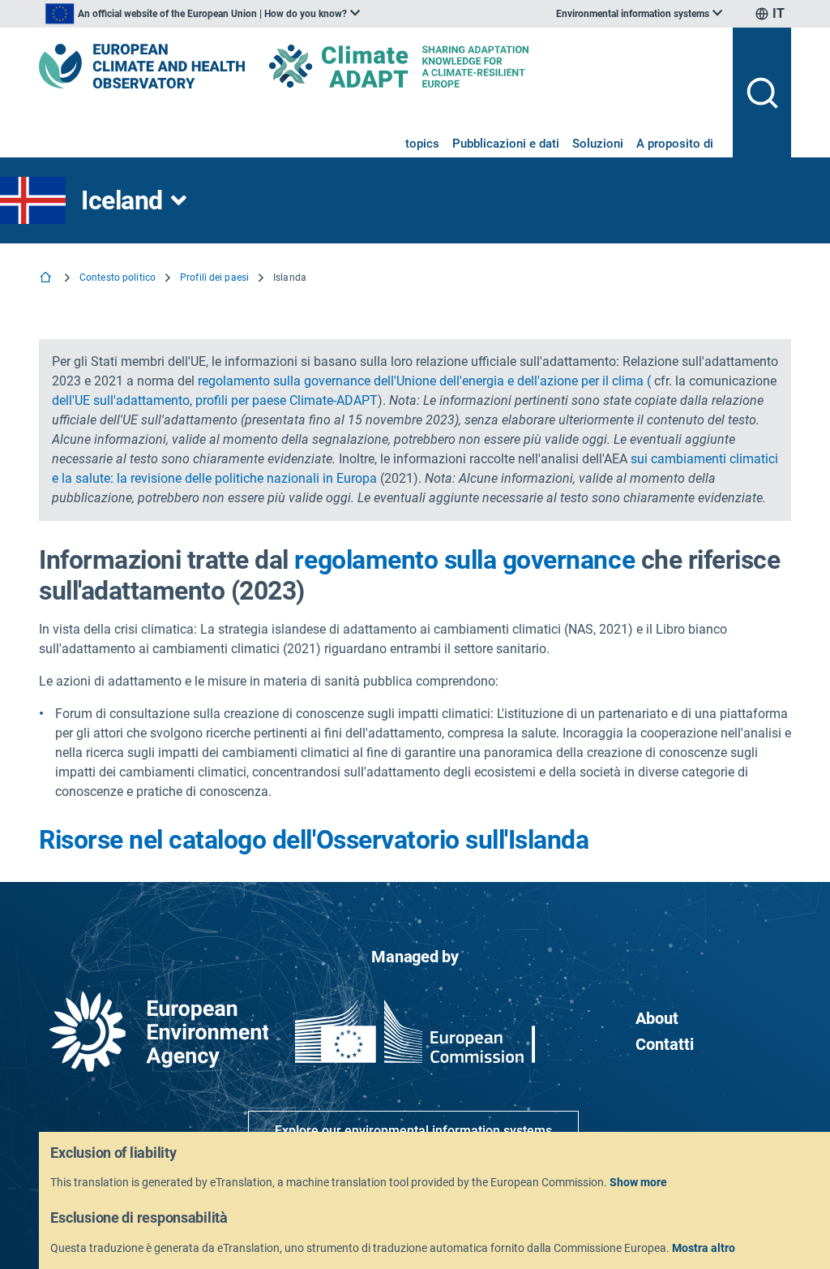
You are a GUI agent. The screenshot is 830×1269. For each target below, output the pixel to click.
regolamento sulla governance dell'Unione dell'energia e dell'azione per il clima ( (424, 381)
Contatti (664, 1044)
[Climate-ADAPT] (431, 66)
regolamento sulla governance (464, 559)
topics (422, 143)
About (656, 1018)
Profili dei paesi (214, 277)
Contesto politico (117, 277)
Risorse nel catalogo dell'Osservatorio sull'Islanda (314, 839)
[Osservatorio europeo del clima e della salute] (142, 66)
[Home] (47, 278)
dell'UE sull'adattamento (121, 400)
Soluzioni (597, 143)
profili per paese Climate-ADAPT (286, 400)
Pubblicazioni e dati (505, 143)
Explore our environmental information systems (413, 1130)
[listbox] (202, 14)
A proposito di (674, 143)
